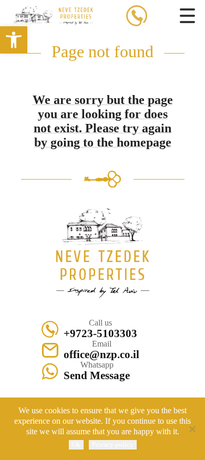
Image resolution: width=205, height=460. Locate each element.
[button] (13, 40)
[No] (192, 429)
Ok (76, 444)
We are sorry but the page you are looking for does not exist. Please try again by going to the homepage (103, 121)
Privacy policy (113, 444)
